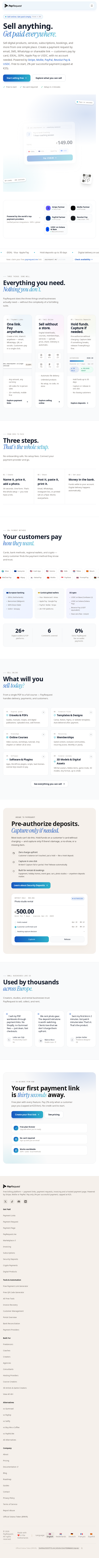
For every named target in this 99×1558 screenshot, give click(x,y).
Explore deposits (78, 403)
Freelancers (8, 1344)
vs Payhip (7, 1415)
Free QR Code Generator (13, 1292)
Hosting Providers (10, 1375)
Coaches (6, 1350)
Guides (6, 1485)
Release (67, 939)
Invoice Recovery (10, 1305)
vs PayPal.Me (8, 1433)
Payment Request (10, 1221)
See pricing (54, 1114)
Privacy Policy (9, 1498)
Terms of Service (10, 1504)
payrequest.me (31, 259)
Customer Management (13, 1311)
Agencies (7, 1363)
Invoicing (7, 1246)
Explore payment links (14, 401)
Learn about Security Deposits (29, 885)
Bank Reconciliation (11, 1323)
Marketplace (8, 1240)
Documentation (9, 1467)
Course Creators (10, 1381)
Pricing (6, 1460)
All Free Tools (8, 1298)
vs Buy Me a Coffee (11, 1427)
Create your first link (25, 1114)
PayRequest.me (9, 1234)
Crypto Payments (10, 1265)
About (5, 1454)
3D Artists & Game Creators (15, 1388)
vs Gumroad (8, 1408)
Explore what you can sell (49, 78)
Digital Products (10, 1271)
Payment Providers (11, 1329)
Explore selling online (45, 401)
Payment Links (9, 1215)
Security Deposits (10, 1259)
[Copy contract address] (81, 1548)
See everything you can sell (48, 784)
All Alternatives (9, 1440)
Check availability (82, 259)
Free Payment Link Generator (15, 1286)
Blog (5, 1473)
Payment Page (9, 1228)
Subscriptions (9, 1253)
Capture (31, 939)
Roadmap (7, 1479)
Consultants (8, 1369)
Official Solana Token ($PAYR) (15, 1516)
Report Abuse (9, 1510)
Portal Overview (10, 1317)
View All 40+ (8, 1394)
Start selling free (15, 78)
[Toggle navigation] (91, 5)
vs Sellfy (6, 1421)
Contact (6, 1491)
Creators (6, 1356)
